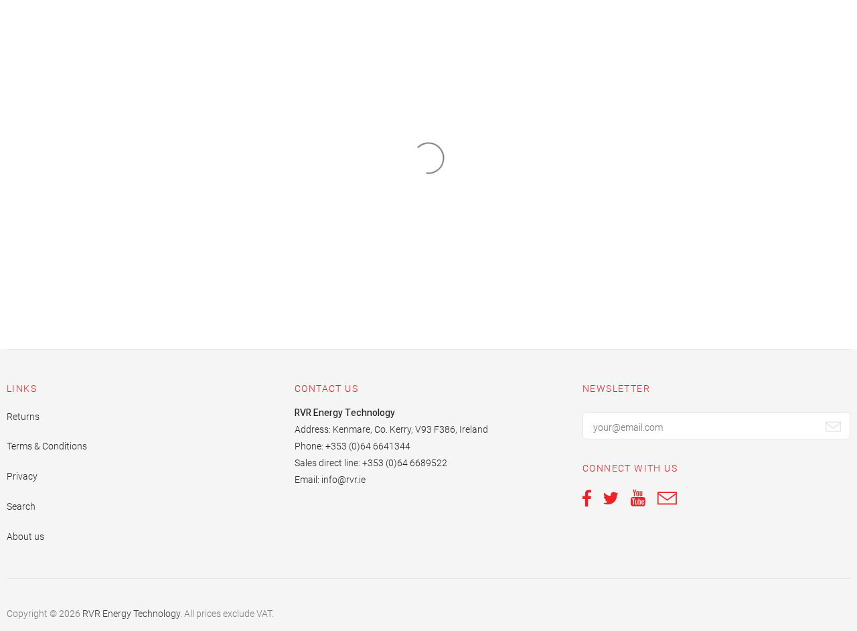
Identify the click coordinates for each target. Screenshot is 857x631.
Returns (23, 416)
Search (21, 506)
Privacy (22, 476)
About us (25, 536)
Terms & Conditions (47, 446)
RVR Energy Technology (131, 613)
